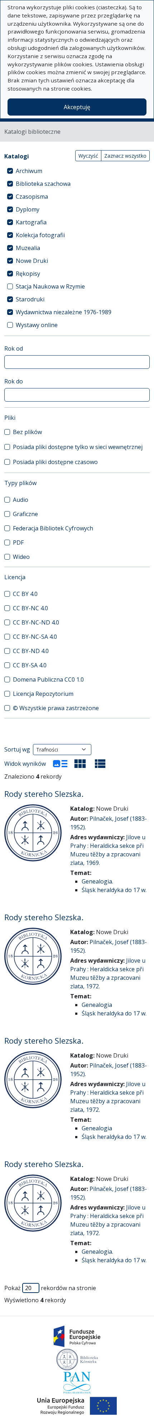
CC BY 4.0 (25, 594)
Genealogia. (97, 881)
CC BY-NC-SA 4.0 (35, 637)
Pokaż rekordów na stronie (50, 1288)
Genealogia (97, 1005)
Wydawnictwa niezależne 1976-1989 (63, 312)
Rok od (13, 348)
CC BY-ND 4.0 (31, 651)
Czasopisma (32, 196)
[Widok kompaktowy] (80, 763)
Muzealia (28, 248)
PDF (18, 542)
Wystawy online (37, 325)
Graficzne (25, 514)
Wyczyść (88, 155)
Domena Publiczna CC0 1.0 (48, 679)
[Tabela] (100, 763)
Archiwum (29, 171)
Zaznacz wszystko (125, 155)
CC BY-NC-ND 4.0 (36, 622)
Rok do (13, 381)
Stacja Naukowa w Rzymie (50, 286)
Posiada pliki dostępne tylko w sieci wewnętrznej (78, 447)
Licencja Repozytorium (43, 694)
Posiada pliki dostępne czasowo (55, 462)
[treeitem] (77, 171)
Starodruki (30, 299)
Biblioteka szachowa (43, 184)
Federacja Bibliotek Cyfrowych (53, 528)
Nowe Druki (32, 261)
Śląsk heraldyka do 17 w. (114, 890)
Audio (20, 500)
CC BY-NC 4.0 (30, 608)
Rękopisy (28, 273)
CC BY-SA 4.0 (30, 665)
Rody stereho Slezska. (43, 794)
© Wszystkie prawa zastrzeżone (56, 708)
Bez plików (27, 432)
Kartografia (31, 222)
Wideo (21, 557)
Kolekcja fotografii (40, 235)
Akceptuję (77, 107)
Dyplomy (27, 209)
